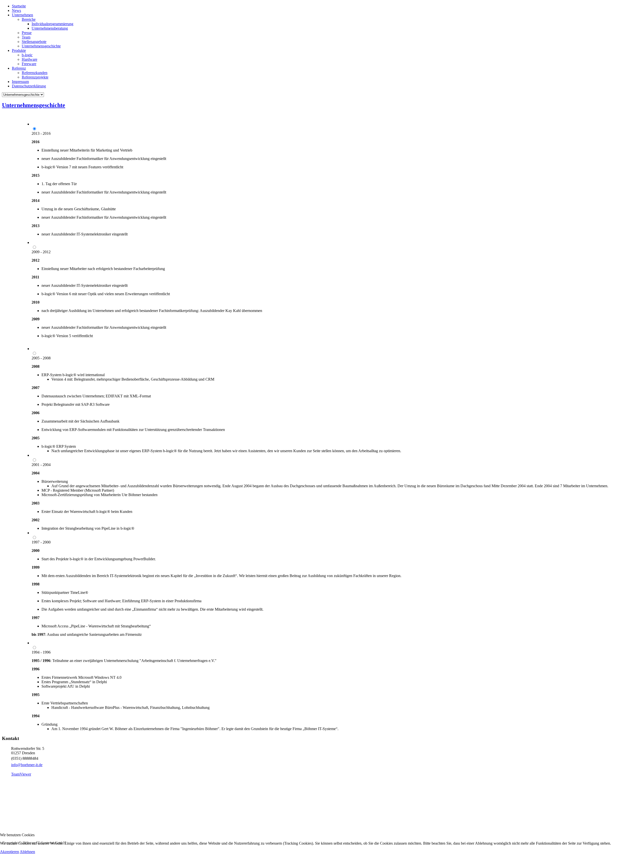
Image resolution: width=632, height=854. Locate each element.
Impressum (20, 81)
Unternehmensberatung (50, 28)
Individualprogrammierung (52, 24)
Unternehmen (22, 15)
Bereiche (29, 19)
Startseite (19, 6)
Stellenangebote (34, 41)
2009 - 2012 (41, 252)
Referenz (19, 68)
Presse (27, 33)
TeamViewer (21, 774)
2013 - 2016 (41, 133)
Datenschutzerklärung (29, 86)
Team (26, 37)
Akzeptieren (9, 852)
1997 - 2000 (41, 542)
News (16, 10)
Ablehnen (27, 852)
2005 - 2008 (41, 358)
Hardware (29, 59)
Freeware (29, 64)
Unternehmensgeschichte (41, 46)
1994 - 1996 (41, 652)
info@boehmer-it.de (26, 765)
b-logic (27, 55)
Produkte (19, 50)
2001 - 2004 (41, 465)
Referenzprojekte (35, 77)
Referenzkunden (34, 73)
